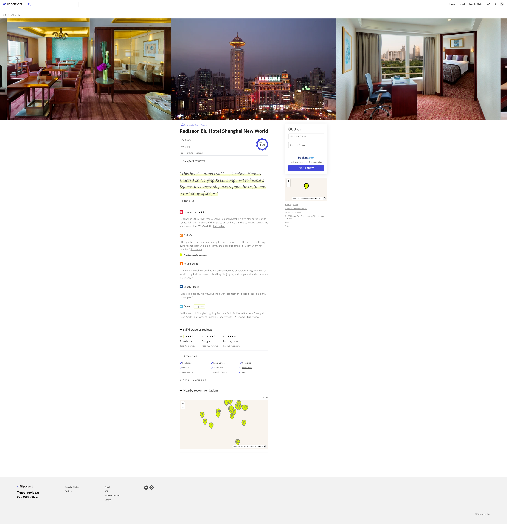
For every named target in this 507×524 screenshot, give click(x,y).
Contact (108, 499)
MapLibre (236, 446)
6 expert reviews (194, 161)
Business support (112, 495)
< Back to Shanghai (12, 15)
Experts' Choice (476, 4)
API (488, 4)
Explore (452, 4)
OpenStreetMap (248, 446)
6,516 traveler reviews (197, 329)
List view (264, 397)
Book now (306, 168)
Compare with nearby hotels (296, 209)
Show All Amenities (193, 380)
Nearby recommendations (201, 390)
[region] (224, 424)
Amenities (190, 356)
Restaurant (247, 367)
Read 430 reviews (210, 346)
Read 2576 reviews (231, 346)
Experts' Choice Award (196, 125)
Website (288, 222)
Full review (219, 226)
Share (188, 139)
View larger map (291, 205)
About (462, 4)
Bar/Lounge (187, 363)
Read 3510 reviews (188, 346)
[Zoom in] (183, 403)
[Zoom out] (183, 407)
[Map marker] (218, 414)
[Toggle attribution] (265, 446)
